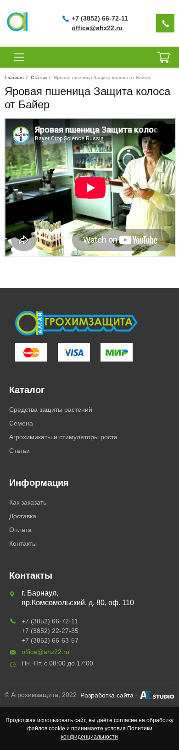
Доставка (22, 516)
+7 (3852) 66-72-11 (100, 18)
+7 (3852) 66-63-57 (50, 640)
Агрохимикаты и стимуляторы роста (63, 437)
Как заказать (27, 502)
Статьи (19, 450)
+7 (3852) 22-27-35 (50, 630)
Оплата (20, 529)
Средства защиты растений (50, 409)
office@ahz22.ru (97, 28)
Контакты (23, 543)
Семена (21, 423)
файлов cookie (46, 728)
